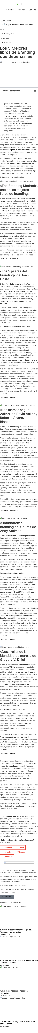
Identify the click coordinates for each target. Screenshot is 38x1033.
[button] (35, 91)
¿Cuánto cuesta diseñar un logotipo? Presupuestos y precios (16, 931)
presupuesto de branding (21, 150)
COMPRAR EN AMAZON (9, 259)
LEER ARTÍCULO (5, 934)
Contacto (32, 10)
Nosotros (21, 10)
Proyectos (10, 10)
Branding (7, 42)
